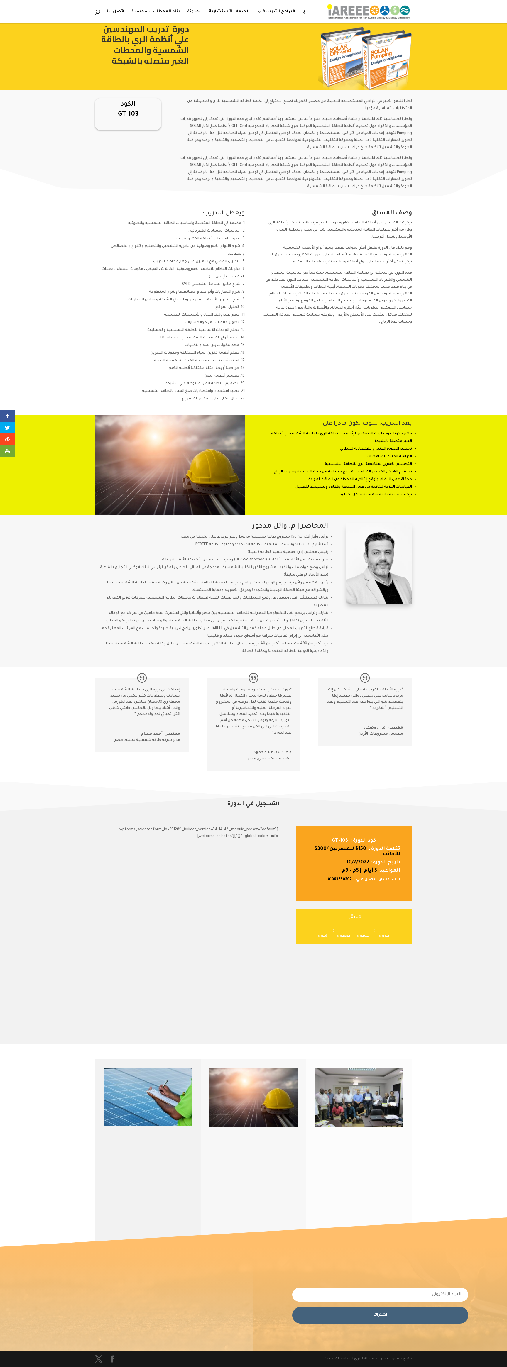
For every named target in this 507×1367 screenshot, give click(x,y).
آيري (306, 12)
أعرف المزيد (173, 1195)
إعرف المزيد (279, 1187)
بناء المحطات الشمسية (155, 12)
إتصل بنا (115, 12)
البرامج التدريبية (279, 12)
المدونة (194, 12)
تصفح (391, 1196)
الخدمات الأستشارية (229, 12)
